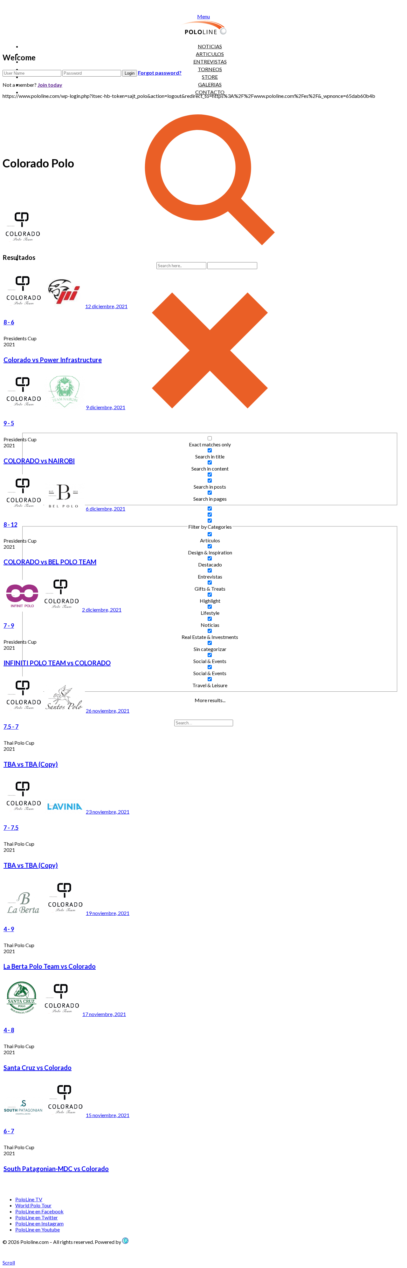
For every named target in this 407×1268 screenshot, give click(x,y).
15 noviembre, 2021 (107, 1115)
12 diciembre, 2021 (106, 306)
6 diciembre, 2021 (105, 508)
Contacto (209, 92)
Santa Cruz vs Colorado (37, 1067)
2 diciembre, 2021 (101, 610)
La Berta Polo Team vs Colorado (49, 966)
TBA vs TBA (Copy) (30, 764)
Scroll (9, 1262)
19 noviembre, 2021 (107, 913)
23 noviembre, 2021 (107, 812)
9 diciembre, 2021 (105, 407)
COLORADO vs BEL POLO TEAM (49, 562)
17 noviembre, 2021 (104, 1014)
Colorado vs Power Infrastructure (52, 359)
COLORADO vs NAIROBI (39, 460)
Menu (203, 16)
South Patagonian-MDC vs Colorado (56, 1168)
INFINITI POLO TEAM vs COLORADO (57, 663)
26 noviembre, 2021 (107, 711)
